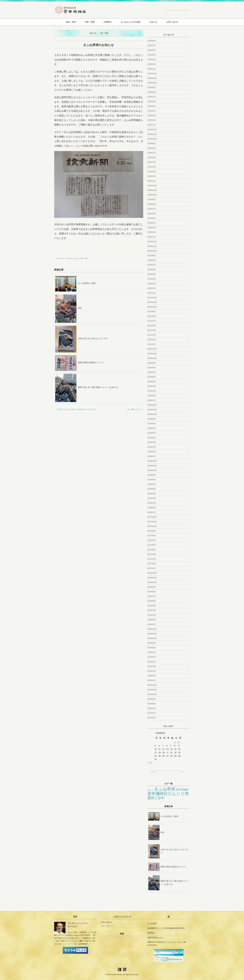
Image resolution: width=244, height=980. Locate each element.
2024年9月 (151, 144)
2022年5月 (151, 274)
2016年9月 (151, 587)
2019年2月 (151, 452)
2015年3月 (151, 671)
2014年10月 (152, 694)
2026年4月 (151, 60)
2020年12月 (152, 349)
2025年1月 (151, 125)
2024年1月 (151, 181)
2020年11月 (152, 354)
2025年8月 (151, 92)
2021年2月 (151, 340)
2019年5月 (151, 438)
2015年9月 (151, 643)
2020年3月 (151, 391)
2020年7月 (151, 372)
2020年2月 (151, 396)
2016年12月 (152, 573)
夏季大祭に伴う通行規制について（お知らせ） (98, 387)
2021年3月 (151, 335)
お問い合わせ (172, 22)
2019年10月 (152, 414)
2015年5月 (151, 662)
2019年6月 (151, 433)
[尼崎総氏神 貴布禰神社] (70, 7)
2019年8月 (151, 424)
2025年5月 (151, 106)
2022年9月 (151, 256)
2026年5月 (151, 55)
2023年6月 (151, 214)
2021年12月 (152, 298)
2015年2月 (151, 676)
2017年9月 (151, 531)
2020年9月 (151, 363)
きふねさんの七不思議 (130, 22)
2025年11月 (152, 78)
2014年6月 (151, 713)
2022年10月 (152, 251)
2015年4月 (151, 666)
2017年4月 (151, 554)
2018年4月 (151, 498)
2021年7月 (151, 321)
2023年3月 (151, 228)
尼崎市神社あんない (155, 937)
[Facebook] (120, 969)
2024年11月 (152, 134)
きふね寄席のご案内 (87, 283)
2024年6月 (151, 158)
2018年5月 (151, 494)
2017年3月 (151, 559)
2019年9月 (151, 419)
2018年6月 (151, 489)
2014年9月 (151, 699)
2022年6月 (151, 270)
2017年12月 (152, 517)
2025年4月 (151, 111)
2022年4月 (151, 279)
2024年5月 (151, 162)
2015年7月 (151, 652)
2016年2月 (151, 620)
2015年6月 (151, 657)
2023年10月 (152, 195)
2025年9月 (151, 88)
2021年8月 (151, 316)
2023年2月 (151, 232)
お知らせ (153, 22)
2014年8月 (151, 704)
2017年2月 (151, 564)
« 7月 (149, 763)
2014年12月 (152, 685)
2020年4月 (151, 386)
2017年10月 (152, 526)
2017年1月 (151, 568)
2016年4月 (151, 610)
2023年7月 (151, 209)
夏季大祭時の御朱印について (91, 362)
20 (167, 752)
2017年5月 (151, 550)
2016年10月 (152, 582)
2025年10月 (152, 83)
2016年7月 (151, 596)
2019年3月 (151, 447)
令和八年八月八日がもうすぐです (93, 338)
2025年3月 (151, 116)
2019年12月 (152, 405)
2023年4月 (151, 223)
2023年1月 (151, 237)
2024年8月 (151, 148)
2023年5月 (151, 218)
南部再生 (151, 933)
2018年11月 (152, 466)
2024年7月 (151, 153)
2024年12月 (152, 130)
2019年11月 (152, 410)
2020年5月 (151, 382)
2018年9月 (151, 475)
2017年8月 (151, 536)
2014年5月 (151, 718)
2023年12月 (152, 186)
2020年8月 (151, 368)
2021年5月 (151, 326)
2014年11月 (152, 690)
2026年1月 (151, 69)
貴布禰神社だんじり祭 (168, 793)
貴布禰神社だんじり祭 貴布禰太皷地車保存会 (166, 928)
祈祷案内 (108, 22)
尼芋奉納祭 (182, 789)
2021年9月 (151, 312)
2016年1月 (151, 624)
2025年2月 (151, 120)
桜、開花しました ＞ (135, 409)
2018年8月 (151, 480)
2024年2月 (151, 176)
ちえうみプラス (69, 944)
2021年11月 (152, 302)
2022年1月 (151, 293)
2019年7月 (151, 428)
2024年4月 (151, 167)
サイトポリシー (107, 926)
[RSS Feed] (124, 969)
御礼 (80, 308)
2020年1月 (151, 400)
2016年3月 (151, 615)
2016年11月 (152, 578)
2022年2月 (151, 288)
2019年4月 (151, 442)
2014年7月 (151, 708)
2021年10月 (152, 307)
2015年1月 (151, 680)
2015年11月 (152, 634)
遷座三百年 (155, 798)
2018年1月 (151, 512)
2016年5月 (151, 606)
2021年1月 (151, 344)
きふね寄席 (164, 789)
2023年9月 (151, 200)
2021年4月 (151, 330)
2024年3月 (151, 172)
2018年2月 (151, 508)
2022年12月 (152, 242)
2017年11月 (152, 522)
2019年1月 (151, 456)
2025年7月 (151, 97)
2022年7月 (151, 265)
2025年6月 (151, 102)
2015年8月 (151, 648)
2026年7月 (151, 46)
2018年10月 (152, 470)
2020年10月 (152, 358)
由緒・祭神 (71, 22)
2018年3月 (151, 503)
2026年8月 (151, 41)
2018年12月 (152, 461)
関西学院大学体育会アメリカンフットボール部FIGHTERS (166, 943)
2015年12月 (152, 629)
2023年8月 (151, 204)
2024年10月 (152, 139)
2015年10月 (152, 638)
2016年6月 (151, 601)
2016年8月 (151, 592)
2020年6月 (151, 377)
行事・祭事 (90, 22)
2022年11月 (152, 246)
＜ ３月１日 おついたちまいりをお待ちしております (74, 409)
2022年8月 (151, 260)
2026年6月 (151, 50)
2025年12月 (152, 74)
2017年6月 (151, 545)
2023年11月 (152, 190)
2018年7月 (151, 484)
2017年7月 (151, 540)
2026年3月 (151, 64)
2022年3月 (151, 284)
